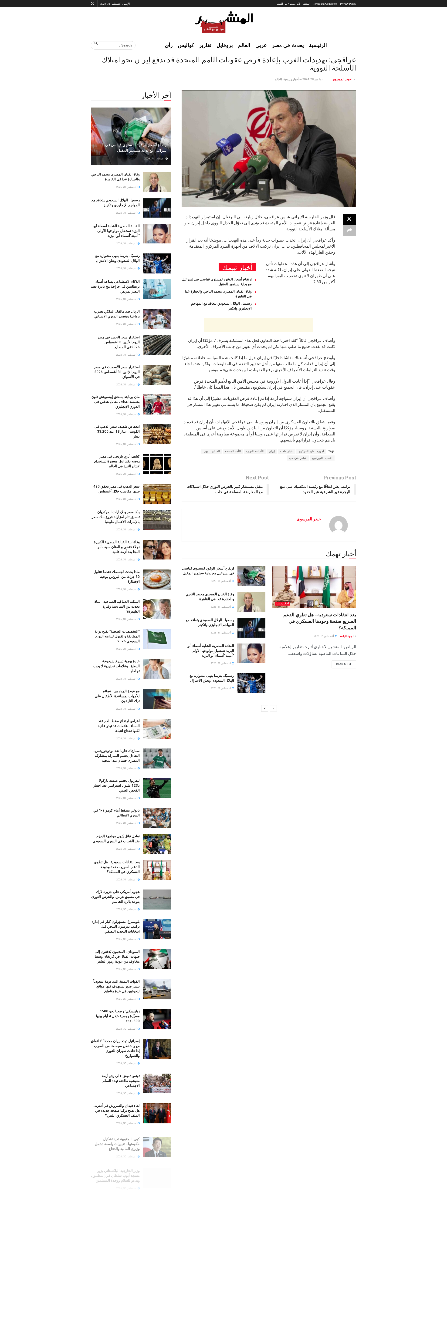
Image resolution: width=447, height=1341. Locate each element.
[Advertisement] (258, 325)
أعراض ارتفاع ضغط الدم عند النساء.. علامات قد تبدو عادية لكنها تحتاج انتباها (119, 726)
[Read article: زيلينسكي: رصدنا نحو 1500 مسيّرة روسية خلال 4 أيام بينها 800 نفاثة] (157, 1019)
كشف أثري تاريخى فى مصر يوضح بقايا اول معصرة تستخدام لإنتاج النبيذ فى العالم (117, 461)
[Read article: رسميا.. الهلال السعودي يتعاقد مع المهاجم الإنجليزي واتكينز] (251, 628)
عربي (261, 45)
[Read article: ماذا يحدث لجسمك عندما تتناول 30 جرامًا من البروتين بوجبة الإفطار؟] (157, 579)
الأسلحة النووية (255, 451)
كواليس (186, 45)
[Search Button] (94, 43)
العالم (244, 45)
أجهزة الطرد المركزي (311, 451)
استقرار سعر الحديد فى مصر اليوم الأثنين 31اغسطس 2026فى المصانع (119, 342)
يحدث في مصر (288, 45)
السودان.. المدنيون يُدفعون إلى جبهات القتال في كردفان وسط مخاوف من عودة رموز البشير (117, 957)
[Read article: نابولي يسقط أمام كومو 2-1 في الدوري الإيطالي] (157, 818)
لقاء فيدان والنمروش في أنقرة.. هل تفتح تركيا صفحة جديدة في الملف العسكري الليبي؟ (116, 1111)
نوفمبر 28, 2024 (312, 79)
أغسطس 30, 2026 (126, 909)
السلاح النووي (212, 451)
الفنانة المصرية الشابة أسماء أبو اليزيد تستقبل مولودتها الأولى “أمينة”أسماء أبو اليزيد (211, 651)
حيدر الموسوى (341, 79)
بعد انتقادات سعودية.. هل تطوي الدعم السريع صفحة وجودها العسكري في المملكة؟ (319, 621)
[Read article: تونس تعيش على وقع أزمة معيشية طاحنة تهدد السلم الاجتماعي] (157, 1084)
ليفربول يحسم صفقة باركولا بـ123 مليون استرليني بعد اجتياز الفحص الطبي (116, 785)
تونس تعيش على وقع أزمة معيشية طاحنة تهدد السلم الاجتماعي (121, 1081)
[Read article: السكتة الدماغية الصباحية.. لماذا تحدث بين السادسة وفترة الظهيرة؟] (157, 609)
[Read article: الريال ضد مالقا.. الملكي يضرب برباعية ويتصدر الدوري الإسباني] (157, 319)
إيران (272, 451)
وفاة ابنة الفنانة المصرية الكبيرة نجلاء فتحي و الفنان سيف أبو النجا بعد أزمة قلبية (117, 547)
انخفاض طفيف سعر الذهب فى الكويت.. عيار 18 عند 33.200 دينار (117, 431)
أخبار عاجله (286, 451)
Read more (342, 663)
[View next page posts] (264, 708)
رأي (169, 45)
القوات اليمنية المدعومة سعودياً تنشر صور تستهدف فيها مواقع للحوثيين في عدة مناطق (116, 986)
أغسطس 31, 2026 (324, 636)
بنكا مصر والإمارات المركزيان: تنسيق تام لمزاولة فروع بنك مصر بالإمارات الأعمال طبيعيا (116, 517)
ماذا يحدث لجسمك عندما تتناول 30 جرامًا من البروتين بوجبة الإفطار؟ (117, 577)
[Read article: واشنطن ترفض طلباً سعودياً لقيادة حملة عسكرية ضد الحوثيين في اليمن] (157, 1238)
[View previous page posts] (273, 708)
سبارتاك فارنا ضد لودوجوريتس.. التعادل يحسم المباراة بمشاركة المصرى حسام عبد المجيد (116, 756)
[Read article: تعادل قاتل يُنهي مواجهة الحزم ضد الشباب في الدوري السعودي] (157, 844)
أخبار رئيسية (291, 79)
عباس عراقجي (298, 458)
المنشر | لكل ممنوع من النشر (293, 3)
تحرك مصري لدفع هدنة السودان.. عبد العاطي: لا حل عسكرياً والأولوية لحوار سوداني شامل (115, 1265)
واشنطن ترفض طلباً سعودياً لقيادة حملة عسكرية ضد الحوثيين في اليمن (115, 1235)
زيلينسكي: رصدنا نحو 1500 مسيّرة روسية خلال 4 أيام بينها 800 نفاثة (118, 1016)
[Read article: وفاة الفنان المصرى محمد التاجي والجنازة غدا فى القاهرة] (251, 602)
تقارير (205, 45)
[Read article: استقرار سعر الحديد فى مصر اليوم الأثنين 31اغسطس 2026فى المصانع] (157, 345)
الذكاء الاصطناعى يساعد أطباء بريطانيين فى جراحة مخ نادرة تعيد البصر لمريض (115, 286)
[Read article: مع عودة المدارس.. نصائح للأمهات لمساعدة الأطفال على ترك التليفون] (157, 699)
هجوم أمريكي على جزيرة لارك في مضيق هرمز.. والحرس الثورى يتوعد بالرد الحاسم (115, 897)
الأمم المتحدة (233, 451)
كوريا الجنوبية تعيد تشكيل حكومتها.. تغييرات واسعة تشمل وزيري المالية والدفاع (117, 1140)
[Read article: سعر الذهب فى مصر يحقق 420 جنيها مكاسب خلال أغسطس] (157, 494)
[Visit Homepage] (223, 22)
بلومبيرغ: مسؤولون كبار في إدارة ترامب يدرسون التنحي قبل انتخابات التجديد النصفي (116, 926)
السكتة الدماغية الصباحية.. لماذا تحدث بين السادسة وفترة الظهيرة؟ (117, 606)
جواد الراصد (346, 636)
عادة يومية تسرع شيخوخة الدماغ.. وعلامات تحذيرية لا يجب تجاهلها (116, 666)
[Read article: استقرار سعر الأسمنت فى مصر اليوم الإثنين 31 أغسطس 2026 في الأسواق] (157, 375)
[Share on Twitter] (349, 219)
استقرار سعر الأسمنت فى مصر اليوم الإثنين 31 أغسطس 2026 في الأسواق (117, 372)
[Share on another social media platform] (349, 230)
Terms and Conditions (325, 3)
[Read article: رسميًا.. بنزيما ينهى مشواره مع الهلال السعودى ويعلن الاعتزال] (251, 683)
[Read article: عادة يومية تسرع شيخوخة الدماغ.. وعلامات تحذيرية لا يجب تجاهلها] (157, 669)
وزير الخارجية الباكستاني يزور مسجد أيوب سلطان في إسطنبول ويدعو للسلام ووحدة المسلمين (115, 1170)
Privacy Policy (348, 3)
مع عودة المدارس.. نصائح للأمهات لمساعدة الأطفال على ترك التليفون (117, 696)
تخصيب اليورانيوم (322, 458)
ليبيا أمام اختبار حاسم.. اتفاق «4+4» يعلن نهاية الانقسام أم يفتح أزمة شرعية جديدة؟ (115, 1294)
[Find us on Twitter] (92, 3)
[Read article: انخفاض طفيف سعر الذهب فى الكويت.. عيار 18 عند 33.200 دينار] (157, 434)
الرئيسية (318, 45)
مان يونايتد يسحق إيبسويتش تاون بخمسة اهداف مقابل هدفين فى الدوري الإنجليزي (115, 402)
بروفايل (225, 45)
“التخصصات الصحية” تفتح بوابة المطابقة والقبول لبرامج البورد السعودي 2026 (117, 636)
